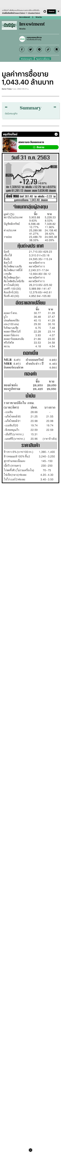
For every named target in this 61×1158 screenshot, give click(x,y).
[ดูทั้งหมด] (56, 134)
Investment (24, 17)
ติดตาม (40, 147)
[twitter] (30, 49)
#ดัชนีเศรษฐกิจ (26, 59)
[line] (39, 49)
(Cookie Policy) (34, 13)
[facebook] (21, 49)
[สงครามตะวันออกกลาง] (10, 145)
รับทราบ (51, 11)
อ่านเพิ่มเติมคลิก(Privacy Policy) (13, 13)
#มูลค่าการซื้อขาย (43, 59)
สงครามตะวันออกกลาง (31, 142)
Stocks (39, 17)
